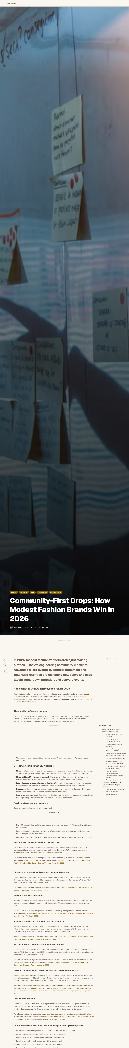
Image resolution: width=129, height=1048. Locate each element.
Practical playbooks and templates (114, 745)
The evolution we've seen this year (114, 735)
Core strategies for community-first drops (113, 740)
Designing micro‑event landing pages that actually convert (116, 755)
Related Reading (111, 794)
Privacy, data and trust (113, 780)
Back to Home (12, 3)
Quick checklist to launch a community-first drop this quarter (112, 785)
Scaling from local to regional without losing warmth (115, 767)
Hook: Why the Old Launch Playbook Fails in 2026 (111, 730)
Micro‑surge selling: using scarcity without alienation (114, 762)
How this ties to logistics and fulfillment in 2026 (115, 750)
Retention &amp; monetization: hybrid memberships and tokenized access (115, 774)
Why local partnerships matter (115, 759)
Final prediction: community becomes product (115, 791)
